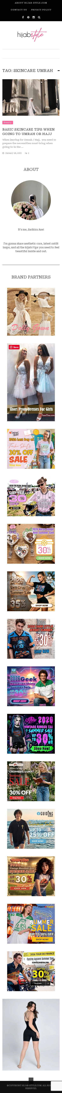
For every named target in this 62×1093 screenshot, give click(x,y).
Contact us (19, 10)
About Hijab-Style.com (31, 3)
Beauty (8, 122)
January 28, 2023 (13, 153)
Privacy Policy (41, 10)
